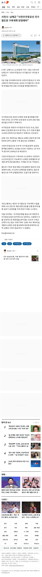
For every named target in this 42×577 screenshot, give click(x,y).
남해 (9, 244)
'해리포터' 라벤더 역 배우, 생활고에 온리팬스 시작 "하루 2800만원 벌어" (18, 428)
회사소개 (6, 548)
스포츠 (4, 499)
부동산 (16, 532)
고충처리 (35, 548)
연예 (3, 474)
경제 (26, 524)
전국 (2, 12)
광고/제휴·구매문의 (16, 548)
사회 (15, 524)
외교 (15, 528)
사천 (4, 244)
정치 (5, 524)
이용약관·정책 (27, 548)
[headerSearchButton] (32, 2)
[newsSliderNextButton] (39, 422)
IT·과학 (26, 532)
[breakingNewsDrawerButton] (35, 2)
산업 (5, 532)
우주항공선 (17, 244)
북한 (26, 528)
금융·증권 (37, 528)
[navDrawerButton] (39, 2)
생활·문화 (5, 535)
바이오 (37, 532)
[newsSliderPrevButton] (34, 422)
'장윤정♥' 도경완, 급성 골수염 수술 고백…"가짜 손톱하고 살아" (18, 446)
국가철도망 (27, 244)
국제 (36, 524)
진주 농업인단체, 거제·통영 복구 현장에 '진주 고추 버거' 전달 (16, 258)
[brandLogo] (5, 2)
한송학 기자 (8, 28)
